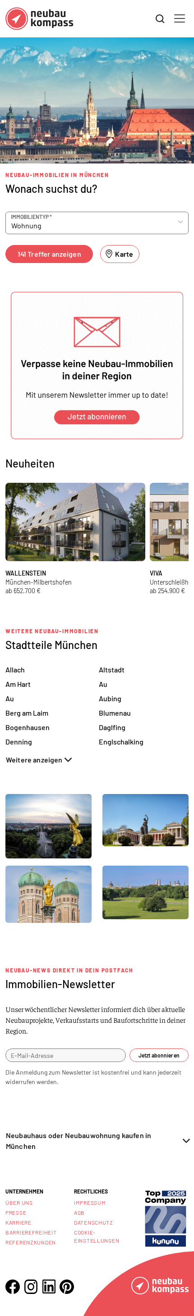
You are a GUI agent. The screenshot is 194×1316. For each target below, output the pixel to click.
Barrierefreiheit (31, 1232)
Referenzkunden (30, 1242)
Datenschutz (93, 1222)
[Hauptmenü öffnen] (180, 18)
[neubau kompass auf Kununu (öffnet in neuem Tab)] (166, 1217)
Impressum (90, 1202)
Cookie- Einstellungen (96, 1236)
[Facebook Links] (12, 1286)
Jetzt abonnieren (159, 1055)
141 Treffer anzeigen (49, 254)
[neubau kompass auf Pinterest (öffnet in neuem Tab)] (67, 1286)
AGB (79, 1212)
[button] (97, 365)
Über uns (19, 1202)
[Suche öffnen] (160, 19)
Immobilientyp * (31, 216)
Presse (15, 1212)
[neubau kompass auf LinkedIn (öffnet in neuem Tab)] (49, 1286)
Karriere (18, 1222)
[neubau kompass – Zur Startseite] (39, 18)
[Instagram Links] (30, 1286)
